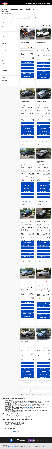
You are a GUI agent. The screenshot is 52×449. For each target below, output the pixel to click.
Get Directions (27, 68)
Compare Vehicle (25, 84)
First (24, 391)
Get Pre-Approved (27, 65)
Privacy (15, 446)
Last (42, 391)
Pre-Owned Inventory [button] (32, 3)
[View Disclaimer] (46, 51)
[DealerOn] (4, 445)
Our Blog (48, 3)
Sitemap (12, 446)
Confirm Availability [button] (27, 73)
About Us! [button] (44, 3)
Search (46, 22)
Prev (28, 391)
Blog (43, 446)
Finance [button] (39, 3)
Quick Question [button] (27, 62)
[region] (27, 59)
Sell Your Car (27, 76)
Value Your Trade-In (27, 70)
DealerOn (9, 446)
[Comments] (49, 50)
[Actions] (33, 42)
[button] (34, 34)
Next (39, 391)
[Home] (27, 3)
